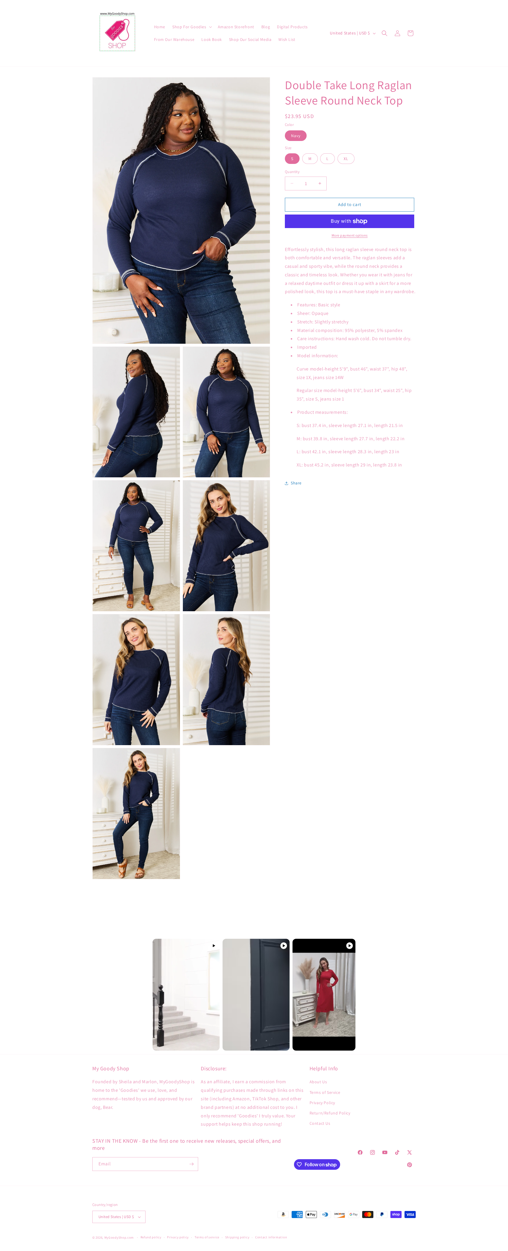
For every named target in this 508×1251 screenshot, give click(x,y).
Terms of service (207, 1237)
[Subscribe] (191, 1164)
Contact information (271, 1237)
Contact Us (320, 1123)
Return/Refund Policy (330, 1113)
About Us (318, 1081)
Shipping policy (237, 1237)
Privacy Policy (322, 1102)
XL (346, 158)
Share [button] (296, 483)
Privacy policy (178, 1237)
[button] (191, 27)
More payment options (350, 235)
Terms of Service (325, 1092)
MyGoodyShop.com (119, 1237)
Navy (295, 135)
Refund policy (151, 1237)
